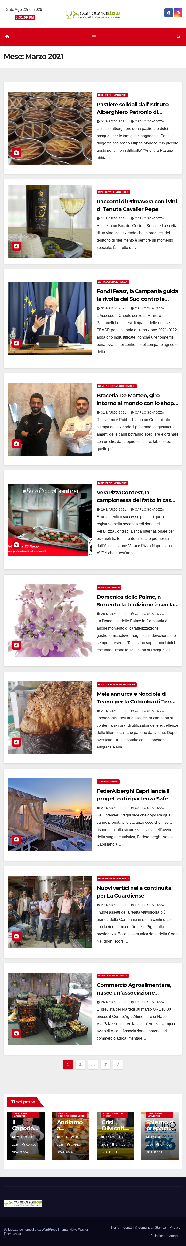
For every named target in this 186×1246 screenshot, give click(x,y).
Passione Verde (109, 587)
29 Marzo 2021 (114, 509)
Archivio (174, 1236)
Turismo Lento (108, 781)
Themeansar (12, 1234)
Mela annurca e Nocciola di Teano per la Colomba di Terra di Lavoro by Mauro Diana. (135, 702)
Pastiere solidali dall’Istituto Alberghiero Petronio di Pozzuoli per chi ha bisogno (133, 112)
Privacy (175, 1227)
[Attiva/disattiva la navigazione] (93, 36)
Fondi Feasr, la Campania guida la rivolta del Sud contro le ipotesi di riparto (137, 299)
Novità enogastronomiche (116, 386)
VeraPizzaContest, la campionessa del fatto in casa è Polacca (137, 500)
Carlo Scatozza (149, 121)
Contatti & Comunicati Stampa (144, 1227)
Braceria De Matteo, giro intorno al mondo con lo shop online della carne (135, 403)
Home (115, 1227)
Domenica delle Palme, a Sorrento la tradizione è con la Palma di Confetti (135, 605)
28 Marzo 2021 (114, 614)
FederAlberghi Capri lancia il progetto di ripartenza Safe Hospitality (133, 799)
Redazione (157, 1236)
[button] (178, 37)
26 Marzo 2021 (114, 1002)
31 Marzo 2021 (114, 121)
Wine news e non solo (113, 192)
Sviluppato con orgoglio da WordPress (31, 1229)
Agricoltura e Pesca (112, 281)
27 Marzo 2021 (114, 711)
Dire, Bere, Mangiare (112, 95)
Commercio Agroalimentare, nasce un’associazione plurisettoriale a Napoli (134, 993)
